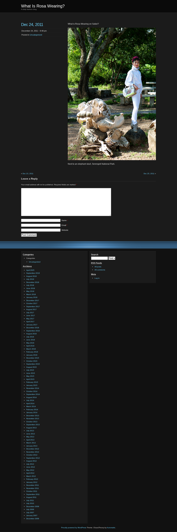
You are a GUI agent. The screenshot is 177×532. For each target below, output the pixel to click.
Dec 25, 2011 (149, 174)
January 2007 (31, 515)
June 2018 (30, 288)
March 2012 (31, 476)
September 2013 (33, 425)
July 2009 (30, 509)
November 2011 (32, 488)
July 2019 (30, 279)
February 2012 (32, 479)
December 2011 (32, 485)
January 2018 (31, 297)
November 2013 (32, 418)
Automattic (111, 528)
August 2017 (31, 309)
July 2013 (30, 431)
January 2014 (31, 412)
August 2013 (31, 428)
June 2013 (30, 434)
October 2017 (31, 303)
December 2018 (32, 282)
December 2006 (32, 519)
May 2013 (30, 437)
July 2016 (30, 337)
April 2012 (30, 473)
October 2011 (31, 491)
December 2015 (32, 358)
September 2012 (33, 458)
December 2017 (32, 300)
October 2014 (31, 391)
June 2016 (30, 340)
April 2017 (30, 322)
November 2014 (32, 388)
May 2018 (30, 291)
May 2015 (30, 376)
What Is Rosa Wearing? (43, 6)
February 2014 (32, 409)
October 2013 (31, 422)
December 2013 (32, 416)
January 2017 (31, 325)
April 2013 (30, 440)
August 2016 (31, 334)
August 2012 (31, 461)
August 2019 (31, 276)
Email (64, 225)
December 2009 (32, 506)
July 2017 (30, 313)
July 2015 (30, 370)
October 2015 (31, 361)
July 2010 (30, 503)
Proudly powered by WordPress (73, 528)
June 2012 (30, 467)
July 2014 (30, 400)
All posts (98, 267)
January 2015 (31, 385)
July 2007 (30, 512)
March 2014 (31, 406)
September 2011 (33, 494)
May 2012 (30, 470)
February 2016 (32, 352)
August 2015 (31, 367)
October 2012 (31, 455)
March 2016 (31, 349)
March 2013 (31, 443)
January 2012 (31, 482)
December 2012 (32, 449)
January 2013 (31, 446)
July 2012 (30, 464)
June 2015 (30, 373)
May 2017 (30, 319)
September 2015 (33, 364)
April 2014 (30, 403)
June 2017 (30, 315)
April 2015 (30, 379)
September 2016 (33, 331)
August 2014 (31, 397)
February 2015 (32, 382)
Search (94, 254)
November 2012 (32, 452)
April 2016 (30, 346)
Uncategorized (36, 35)
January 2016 (31, 355)
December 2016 (32, 328)
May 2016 (30, 343)
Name (65, 220)
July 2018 (30, 285)
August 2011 (31, 497)
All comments (100, 270)
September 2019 (33, 273)
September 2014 (33, 394)
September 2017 (33, 306)
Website (65, 230)
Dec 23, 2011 (28, 174)
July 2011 (30, 500)
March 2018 (31, 294)
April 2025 (30, 270)
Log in (97, 278)
